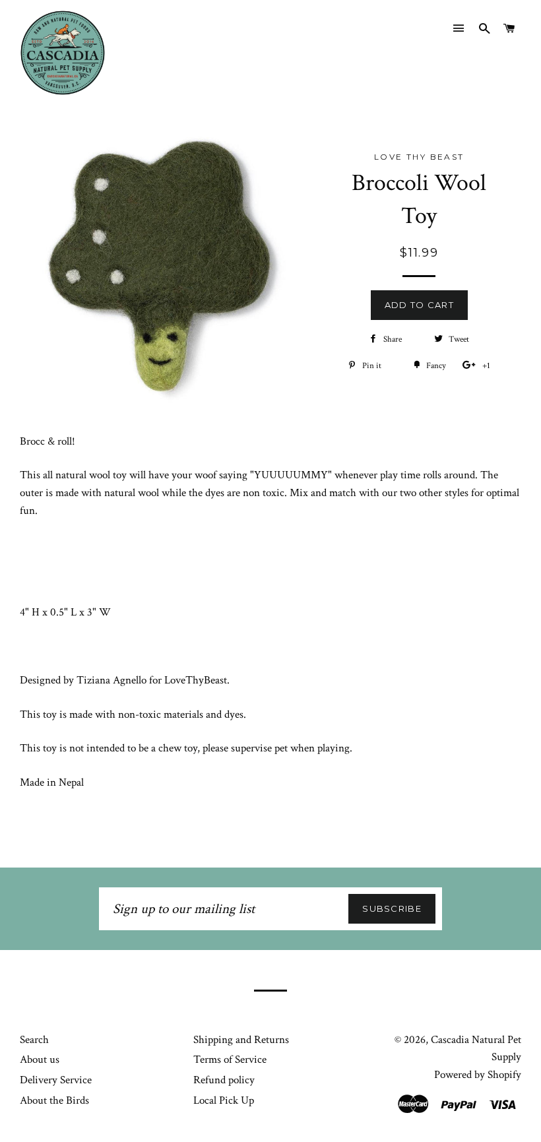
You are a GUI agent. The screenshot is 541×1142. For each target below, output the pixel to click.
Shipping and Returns (241, 1039)
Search (34, 1039)
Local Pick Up (223, 1100)
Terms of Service (230, 1059)
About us (39, 1059)
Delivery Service (56, 1080)
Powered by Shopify (477, 1074)
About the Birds (54, 1100)
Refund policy (224, 1080)
